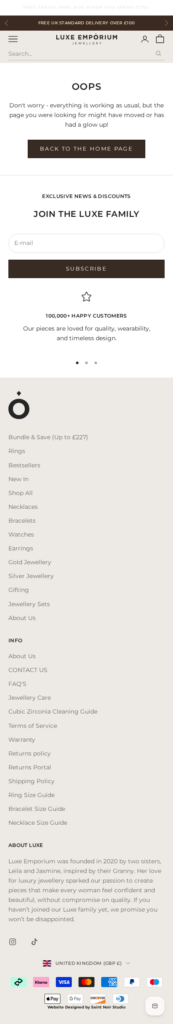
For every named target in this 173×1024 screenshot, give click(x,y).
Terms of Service (32, 726)
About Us (22, 618)
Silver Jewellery (31, 576)
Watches (21, 534)
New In (18, 479)
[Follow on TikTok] (34, 942)
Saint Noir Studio (108, 1007)
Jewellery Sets (29, 604)
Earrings (20, 548)
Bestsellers (24, 465)
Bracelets (22, 520)
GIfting (18, 590)
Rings (16, 451)
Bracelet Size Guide (36, 809)
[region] (86, 320)
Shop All (20, 493)
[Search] (158, 53)
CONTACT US (27, 670)
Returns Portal (29, 767)
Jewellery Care (29, 697)
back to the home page (86, 148)
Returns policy (29, 753)
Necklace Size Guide (37, 822)
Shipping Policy (31, 781)
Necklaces (23, 507)
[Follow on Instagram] (12, 942)
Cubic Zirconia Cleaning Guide (52, 711)
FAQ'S (17, 684)
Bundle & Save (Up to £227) (48, 437)
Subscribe (86, 268)
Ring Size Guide (31, 795)
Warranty (21, 739)
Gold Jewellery (29, 562)
